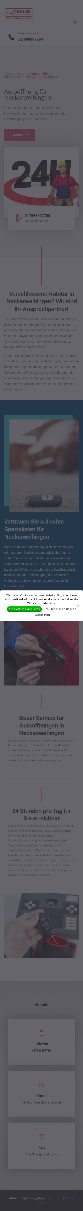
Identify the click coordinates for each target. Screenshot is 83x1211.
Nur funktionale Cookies (61, 608)
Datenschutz (42, 614)
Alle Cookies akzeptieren (24, 608)
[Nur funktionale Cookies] (78, 606)
